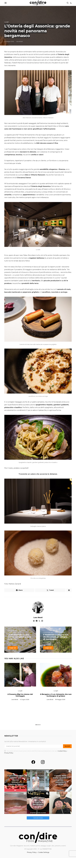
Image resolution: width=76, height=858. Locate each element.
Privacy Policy (8, 753)
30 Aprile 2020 (12, 643)
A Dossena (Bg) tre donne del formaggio (20, 695)
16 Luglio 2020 (47, 643)
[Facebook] (33, 762)
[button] (71, 3)
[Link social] (69, 590)
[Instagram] (42, 762)
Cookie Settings (43, 852)
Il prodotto (22, 630)
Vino (64, 632)
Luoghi (6, 22)
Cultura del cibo (13, 630)
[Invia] (5, 3)
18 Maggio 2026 (60, 699)
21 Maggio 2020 (9, 41)
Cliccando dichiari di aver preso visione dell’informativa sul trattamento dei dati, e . (36, 752)
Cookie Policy (62, 751)
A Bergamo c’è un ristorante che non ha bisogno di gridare (56, 695)
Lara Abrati (19, 41)
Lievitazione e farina (14, 632)
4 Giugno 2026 (24, 699)
